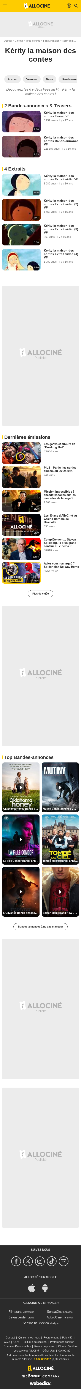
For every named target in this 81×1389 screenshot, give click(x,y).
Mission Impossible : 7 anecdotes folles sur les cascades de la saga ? (60, 495)
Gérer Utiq (49, 1350)
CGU (7, 1341)
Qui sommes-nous (29, 1337)
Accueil (8, 40)
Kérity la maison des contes (40, 54)
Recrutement (51, 1337)
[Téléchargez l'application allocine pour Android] (47, 1287)
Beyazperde (16, 1317)
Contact (10, 1337)
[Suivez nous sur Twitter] (28, 1261)
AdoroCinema (56, 1317)
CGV (16, 1341)
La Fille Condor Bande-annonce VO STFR (21, 860)
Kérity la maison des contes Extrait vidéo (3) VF (61, 229)
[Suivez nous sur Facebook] (16, 1261)
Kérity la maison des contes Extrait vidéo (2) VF (61, 204)
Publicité (67, 1337)
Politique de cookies (34, 1341)
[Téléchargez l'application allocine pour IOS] (34, 1287)
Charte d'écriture (68, 1346)
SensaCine (54, 1311)
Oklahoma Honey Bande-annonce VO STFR (21, 808)
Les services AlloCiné (26, 1350)
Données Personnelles (17, 1346)
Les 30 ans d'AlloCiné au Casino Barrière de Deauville (60, 519)
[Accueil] (37, 6)
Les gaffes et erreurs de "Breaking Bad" (59, 445)
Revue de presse (44, 1346)
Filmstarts (15, 1311)
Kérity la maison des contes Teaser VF (59, 114)
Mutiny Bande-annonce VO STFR (61, 808)
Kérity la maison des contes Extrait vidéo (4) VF (61, 254)
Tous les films (33, 40)
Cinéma (19, 40)
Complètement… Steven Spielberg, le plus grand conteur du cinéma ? (60, 543)
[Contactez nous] (64, 1261)
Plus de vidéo (40, 593)
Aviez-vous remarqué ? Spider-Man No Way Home (61, 565)
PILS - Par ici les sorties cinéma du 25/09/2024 (60, 469)
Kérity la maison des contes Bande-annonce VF (61, 141)
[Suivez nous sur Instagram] (40, 1261)
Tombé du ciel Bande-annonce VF (61, 860)
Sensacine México (36, 1323)
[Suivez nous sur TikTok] (52, 1261)
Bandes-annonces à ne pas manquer (40, 926)
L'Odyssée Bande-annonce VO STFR (21, 912)
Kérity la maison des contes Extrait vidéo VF (61, 177)
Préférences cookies (62, 1341)
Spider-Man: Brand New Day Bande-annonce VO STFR (61, 912)
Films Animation (51, 40)
